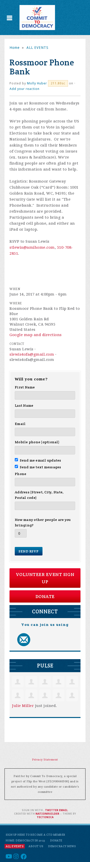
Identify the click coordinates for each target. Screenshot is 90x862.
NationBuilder (47, 813)
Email (20, 423)
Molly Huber (37, 83)
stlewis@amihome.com (32, 247)
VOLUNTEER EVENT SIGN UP (45, 578)
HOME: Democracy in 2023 (25, 840)
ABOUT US (35, 846)
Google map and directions (36, 335)
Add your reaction (25, 89)
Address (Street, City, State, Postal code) (39, 495)
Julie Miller (23, 705)
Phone (20, 474)
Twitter (51, 810)
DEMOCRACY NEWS (62, 846)
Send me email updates (40, 460)
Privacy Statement (45, 759)
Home (15, 48)
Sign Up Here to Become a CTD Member (35, 834)
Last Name (24, 405)
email (63, 810)
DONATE (45, 596)
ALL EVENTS (37, 48)
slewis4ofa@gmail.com (32, 354)
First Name (25, 387)
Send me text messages (40, 467)
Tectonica (45, 817)
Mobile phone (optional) (37, 442)
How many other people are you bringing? (42, 522)
